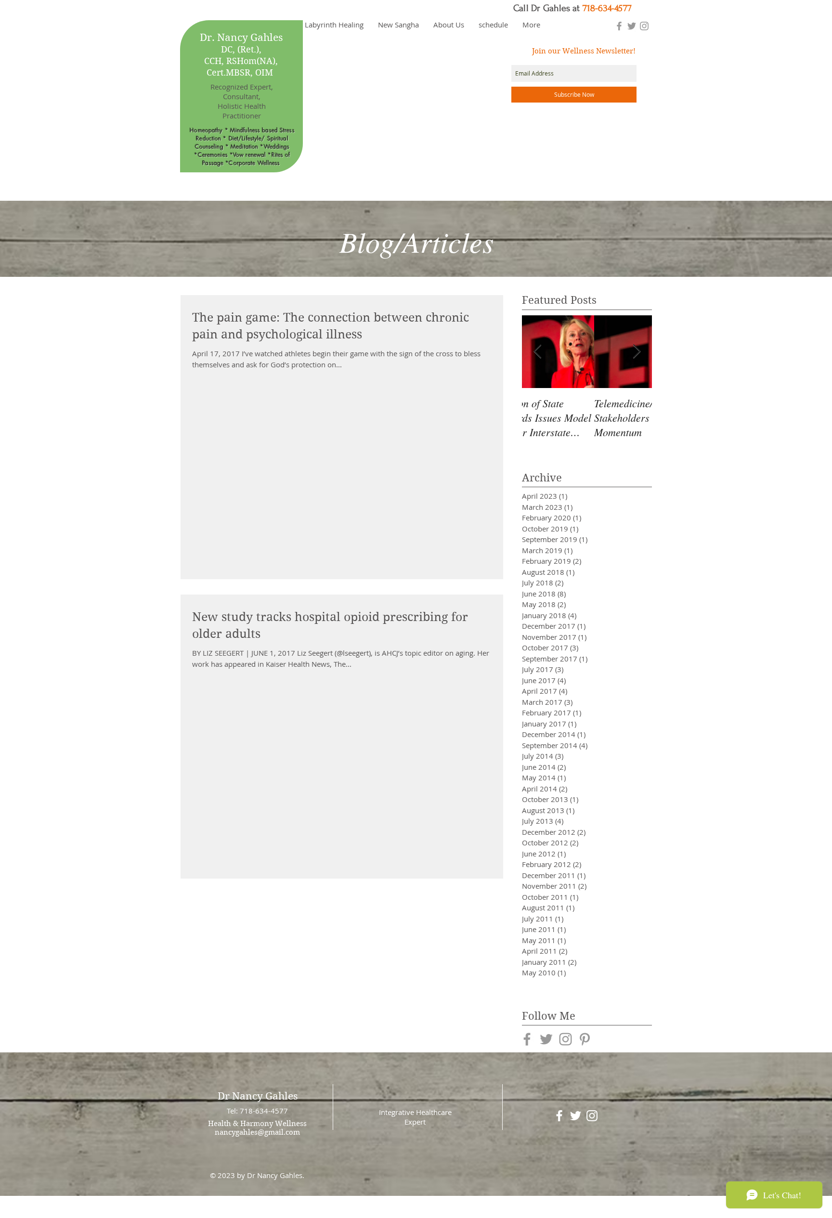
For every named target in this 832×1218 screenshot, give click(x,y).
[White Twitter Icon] (575, 1115)
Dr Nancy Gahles (258, 1096)
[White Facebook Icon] (559, 1115)
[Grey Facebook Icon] (619, 26)
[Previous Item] (537, 351)
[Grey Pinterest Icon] (584, 1039)
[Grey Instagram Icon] (644, 26)
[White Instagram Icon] (592, 1115)
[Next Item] (636, 351)
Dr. (207, 37)
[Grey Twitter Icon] (631, 26)
